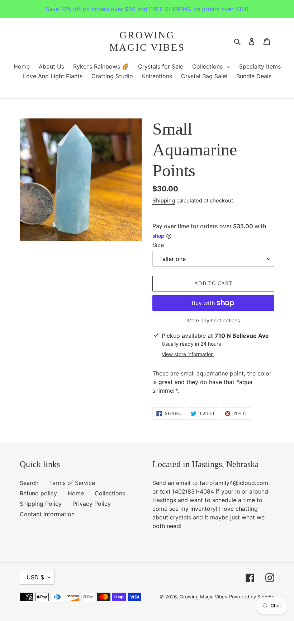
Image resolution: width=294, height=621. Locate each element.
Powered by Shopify (251, 596)
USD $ (35, 577)
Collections (110, 493)
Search (29, 482)
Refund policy (38, 493)
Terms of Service (72, 482)
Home (76, 493)
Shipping (163, 200)
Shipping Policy (41, 503)
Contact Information (47, 514)
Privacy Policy (91, 503)
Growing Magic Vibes (147, 41)
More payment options (213, 320)
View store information (188, 354)
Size (158, 244)
